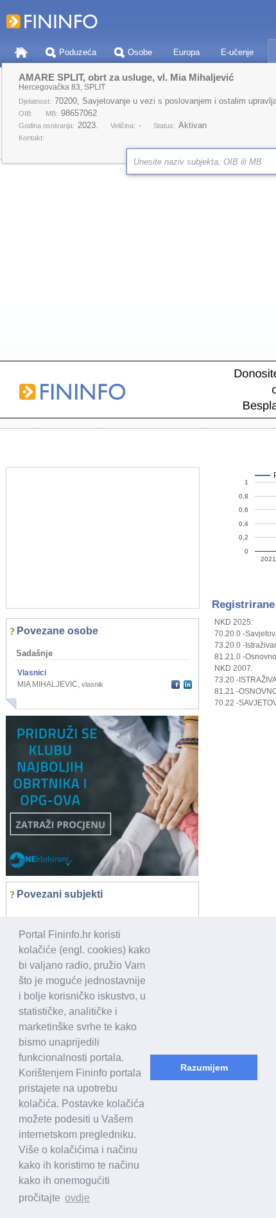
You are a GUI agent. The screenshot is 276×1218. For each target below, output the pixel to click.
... (23, 914)
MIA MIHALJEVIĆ (47, 684)
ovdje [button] (77, 1197)
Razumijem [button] (204, 1067)
